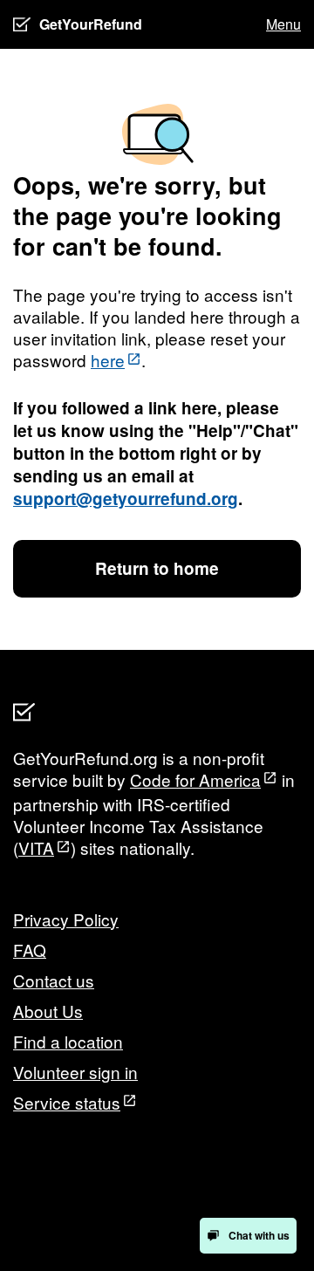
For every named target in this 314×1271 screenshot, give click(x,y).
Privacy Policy (66, 919)
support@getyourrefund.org (125, 498)
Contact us (53, 980)
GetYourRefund (90, 24)
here (108, 360)
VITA (36, 847)
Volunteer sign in (75, 1071)
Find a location (68, 1041)
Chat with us (259, 1235)
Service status (66, 1102)
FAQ (29, 949)
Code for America (195, 779)
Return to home (157, 568)
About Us (48, 1010)
